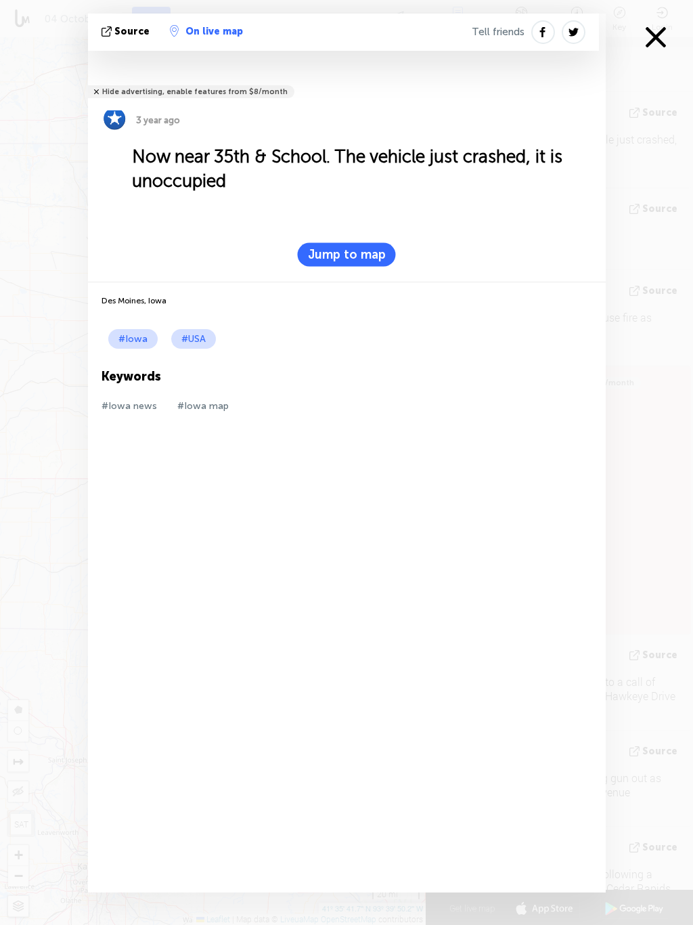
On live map (214, 31)
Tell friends (498, 32)
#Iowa (133, 339)
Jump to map (347, 254)
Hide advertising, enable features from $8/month (195, 91)
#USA (193, 339)
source (132, 31)
